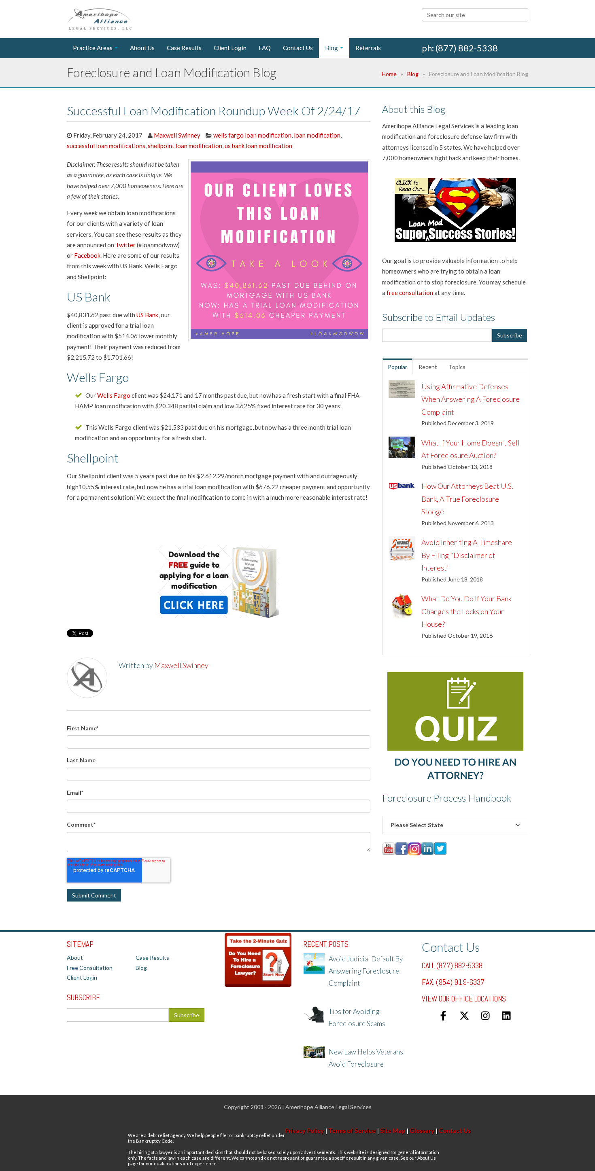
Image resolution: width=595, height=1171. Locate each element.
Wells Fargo (113, 395)
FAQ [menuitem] (265, 47)
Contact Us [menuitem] (298, 47)
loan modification (317, 135)
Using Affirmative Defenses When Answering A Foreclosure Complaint (470, 399)
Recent (428, 366)
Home (389, 73)
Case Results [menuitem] (184, 47)
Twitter (125, 244)
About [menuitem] (75, 957)
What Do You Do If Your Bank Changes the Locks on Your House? (466, 611)
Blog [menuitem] (331, 47)
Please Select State (417, 824)
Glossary (422, 1130)
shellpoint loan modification (185, 145)
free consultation (410, 292)
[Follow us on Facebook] (443, 1016)
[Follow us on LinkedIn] (506, 1016)
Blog (413, 73)
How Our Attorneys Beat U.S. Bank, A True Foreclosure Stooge (467, 499)
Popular (397, 366)
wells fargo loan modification (252, 135)
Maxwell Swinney (177, 135)
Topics (456, 366)
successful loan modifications (106, 145)
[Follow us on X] (464, 1016)
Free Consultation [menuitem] (90, 967)
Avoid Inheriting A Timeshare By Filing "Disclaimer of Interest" (466, 555)
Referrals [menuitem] (368, 47)
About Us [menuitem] (142, 47)
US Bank (147, 314)
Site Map (392, 1130)
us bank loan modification (258, 145)
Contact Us (455, 1130)
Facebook (87, 255)
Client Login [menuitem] (230, 47)
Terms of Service (352, 1130)
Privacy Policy (304, 1130)
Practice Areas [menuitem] (93, 47)
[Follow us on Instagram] (485, 1016)
